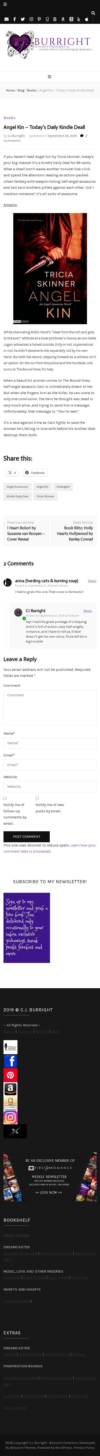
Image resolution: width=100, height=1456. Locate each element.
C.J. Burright (38, 1443)
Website (10, 777)
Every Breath (58, 1277)
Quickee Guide (57, 1354)
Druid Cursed (14, 1407)
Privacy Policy (84, 1448)
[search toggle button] (93, 13)
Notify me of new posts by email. (50, 807)
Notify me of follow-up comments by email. (15, 814)
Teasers (9, 1354)
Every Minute (34, 1277)
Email (9, 755)
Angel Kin (42, 486)
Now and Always (17, 1301)
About (8, 1031)
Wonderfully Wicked (20, 1253)
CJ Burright (16, 136)
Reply (92, 581)
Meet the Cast (30, 1354)
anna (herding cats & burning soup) (46, 580)
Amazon (10, 205)
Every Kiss (11, 1277)
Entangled (63, 486)
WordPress (63, 1448)
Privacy (42, 1031)
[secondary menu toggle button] (5, 4)
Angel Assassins (17, 486)
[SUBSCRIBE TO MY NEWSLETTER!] (26, 961)
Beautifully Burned (56, 1253)
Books (9, 118)
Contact (25, 1031)
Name (9, 733)
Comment (11, 685)
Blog (55, 1031)
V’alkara (79, 1354)
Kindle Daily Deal (17, 496)
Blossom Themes (23, 1448)
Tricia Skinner (45, 496)
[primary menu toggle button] (50, 77)
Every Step (80, 1277)
